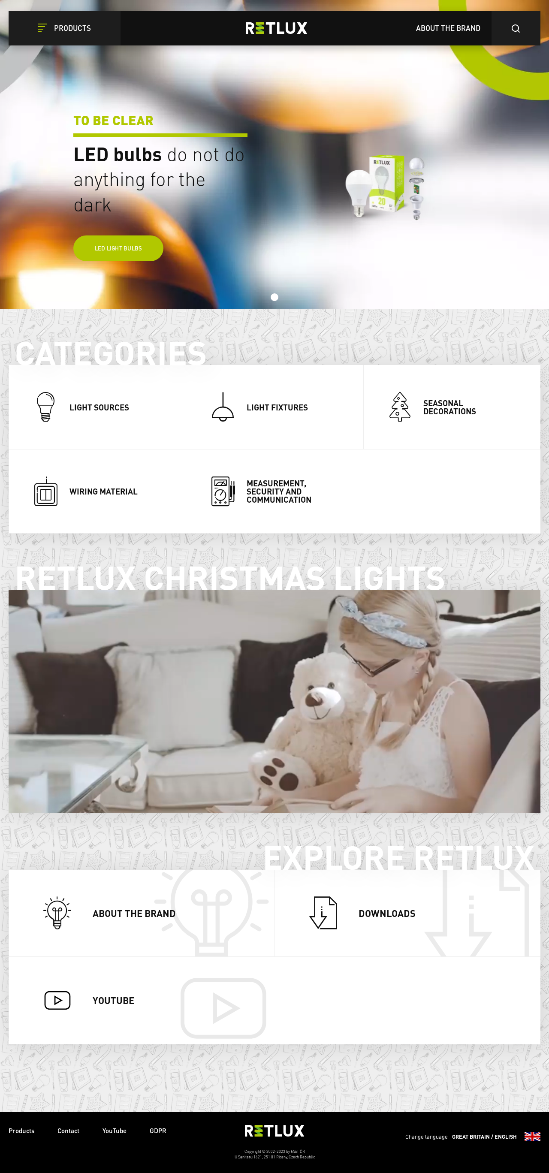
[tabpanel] (274, 154)
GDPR (158, 1130)
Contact (68, 1130)
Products (21, 1130)
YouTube (115, 1130)
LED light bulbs (118, 248)
